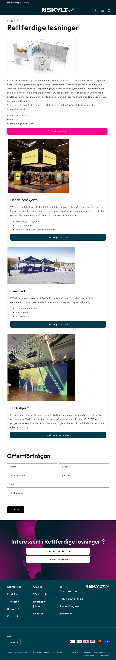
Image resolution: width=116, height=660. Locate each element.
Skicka (15, 509)
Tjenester (13, 601)
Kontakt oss (14, 586)
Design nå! (13, 609)
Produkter (12, 20)
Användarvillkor (73, 652)
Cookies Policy (103, 655)
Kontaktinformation (101, 652)
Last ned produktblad (58, 237)
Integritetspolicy (58, 652)
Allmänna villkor (88, 655)
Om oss (37, 586)
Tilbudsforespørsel (57, 131)
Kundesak (13, 616)
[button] (6, 10)
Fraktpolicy (87, 652)
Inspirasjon (66, 613)
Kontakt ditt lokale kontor (58, 551)
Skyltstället (12, 2)
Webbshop (24, 2)
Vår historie (40, 594)
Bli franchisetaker (68, 589)
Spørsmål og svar (69, 606)
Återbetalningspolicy (41, 652)
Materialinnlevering (71, 598)
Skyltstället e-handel (22, 652)
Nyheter (38, 613)
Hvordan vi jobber (39, 604)
